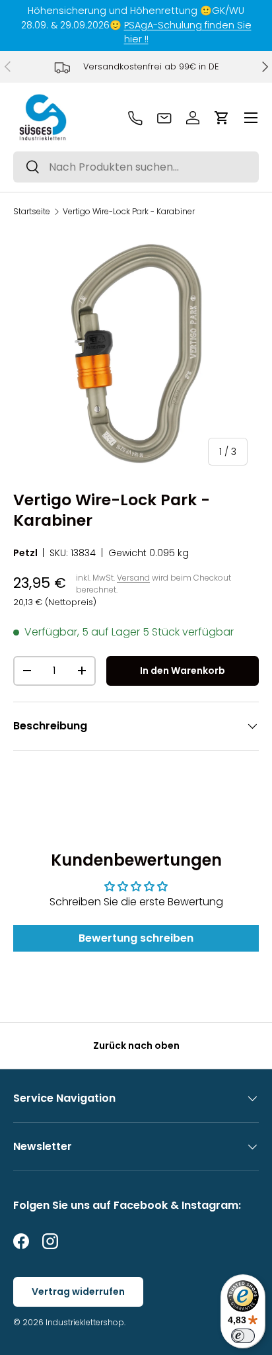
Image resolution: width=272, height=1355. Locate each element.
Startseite (31, 212)
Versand (133, 577)
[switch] (243, 1336)
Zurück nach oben (136, 1045)
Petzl (25, 552)
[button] (221, 117)
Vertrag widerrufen (78, 1291)
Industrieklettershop (85, 1322)
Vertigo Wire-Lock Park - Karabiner (129, 212)
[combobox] (136, 167)
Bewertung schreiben (136, 938)
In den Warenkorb (182, 670)
